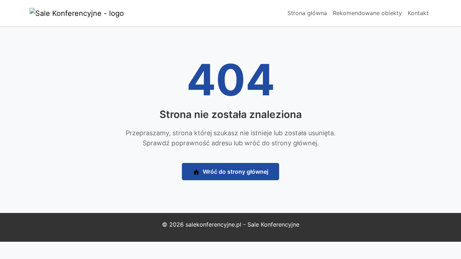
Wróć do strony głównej (234, 171)
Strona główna (307, 13)
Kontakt (418, 13)
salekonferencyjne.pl (213, 224)
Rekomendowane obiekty (367, 13)
